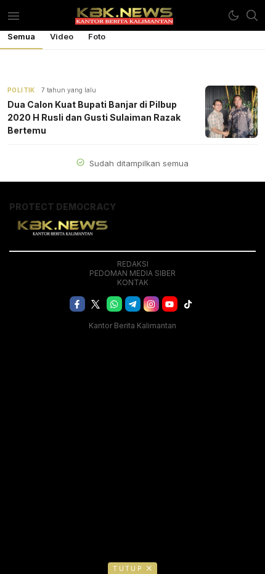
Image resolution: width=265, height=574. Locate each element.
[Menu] (13, 15)
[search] (252, 15)
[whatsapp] (114, 304)
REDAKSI (133, 264)
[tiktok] (188, 304)
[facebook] (77, 304)
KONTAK (133, 282)
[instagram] (151, 304)
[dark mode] (233, 15)
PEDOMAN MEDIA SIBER (132, 273)
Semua (21, 36)
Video (61, 36)
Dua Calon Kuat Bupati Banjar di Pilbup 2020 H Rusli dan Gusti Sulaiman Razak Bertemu (94, 117)
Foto (96, 36)
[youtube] (169, 304)
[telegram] (133, 304)
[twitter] (96, 304)
